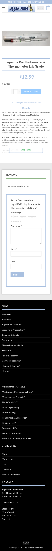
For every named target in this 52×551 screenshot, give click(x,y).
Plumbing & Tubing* (11, 407)
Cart (4, 464)
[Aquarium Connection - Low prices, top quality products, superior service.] (21, 8)
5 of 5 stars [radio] (15, 221)
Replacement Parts (10, 428)
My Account (7, 459)
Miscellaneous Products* (13, 397)
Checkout (6, 469)
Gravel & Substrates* (11, 360)
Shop (40, 8)
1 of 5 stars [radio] (11, 216)
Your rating (16, 213)
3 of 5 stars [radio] (22, 216)
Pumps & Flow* (9, 422)
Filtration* (6, 350)
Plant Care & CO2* (10, 402)
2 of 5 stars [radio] (15, 216)
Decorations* (8, 340)
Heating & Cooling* (11, 366)
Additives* (7, 314)
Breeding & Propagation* (13, 329)
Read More (26, 150)
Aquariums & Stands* (11, 324)
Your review (16, 226)
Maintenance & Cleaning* (13, 386)
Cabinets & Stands (10, 335)
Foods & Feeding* (10, 355)
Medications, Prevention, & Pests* (17, 392)
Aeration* (6, 319)
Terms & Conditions (11, 474)
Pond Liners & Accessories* (14, 417)
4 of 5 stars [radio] (31, 216)
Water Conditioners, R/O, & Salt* (17, 438)
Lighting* (6, 371)
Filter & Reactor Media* (12, 345)
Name (14, 249)
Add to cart (31, 91)
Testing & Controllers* (12, 433)
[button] (3, 8)
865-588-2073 (11, 502)
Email (13, 261)
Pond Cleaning (8, 412)
